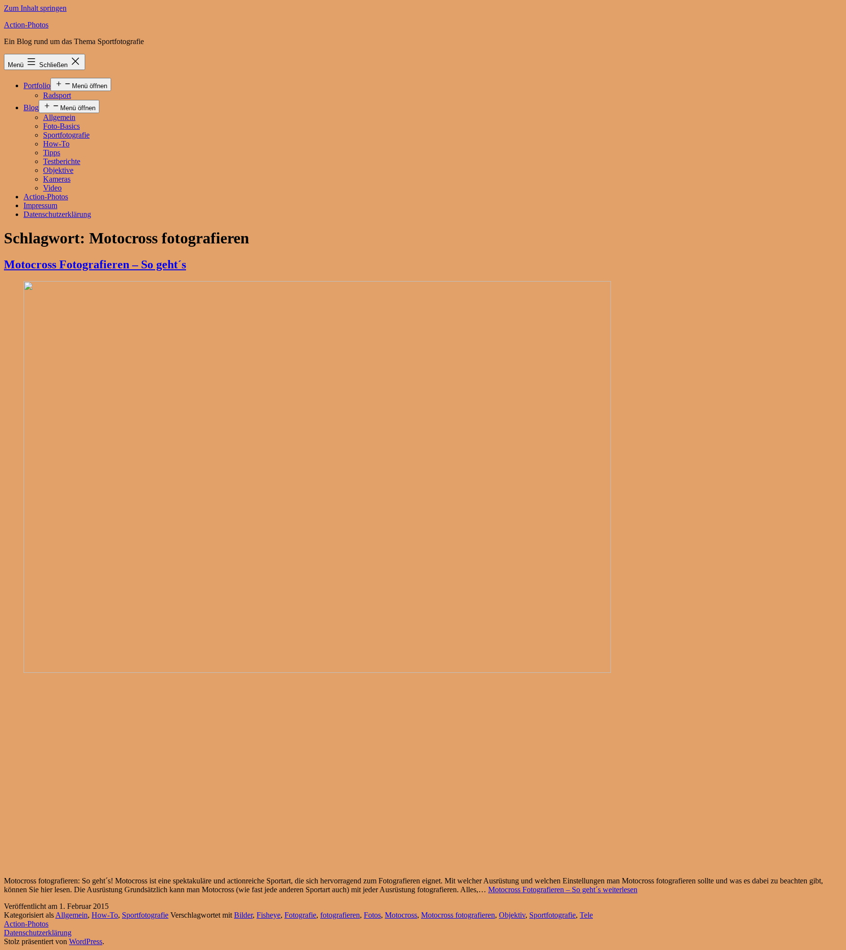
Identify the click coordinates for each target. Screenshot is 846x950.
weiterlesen (562, 889)
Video (52, 188)
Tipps (51, 152)
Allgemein (59, 117)
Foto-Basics (61, 126)
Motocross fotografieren (458, 915)
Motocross (401, 915)
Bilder (243, 915)
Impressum (40, 205)
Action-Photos (26, 25)
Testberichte (61, 161)
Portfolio (37, 85)
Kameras (56, 179)
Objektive (58, 170)
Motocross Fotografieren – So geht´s (95, 264)
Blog (31, 107)
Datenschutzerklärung (57, 214)
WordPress (85, 941)
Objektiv (512, 915)
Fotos (372, 915)
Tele (586, 915)
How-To (56, 144)
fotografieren (340, 915)
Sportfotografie (66, 135)
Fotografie (300, 915)
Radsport (57, 95)
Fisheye (269, 915)
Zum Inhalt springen (35, 8)
